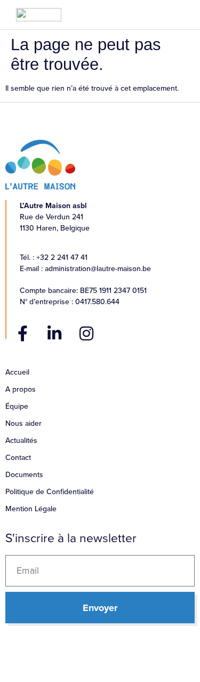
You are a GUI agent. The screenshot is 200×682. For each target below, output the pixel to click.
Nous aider (23, 423)
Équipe (16, 406)
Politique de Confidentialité (49, 491)
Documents (24, 474)
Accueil (17, 372)
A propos (20, 389)
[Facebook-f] (22, 334)
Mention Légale (31, 508)
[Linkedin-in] (54, 334)
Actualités (21, 440)
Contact (18, 457)
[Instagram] (86, 334)
